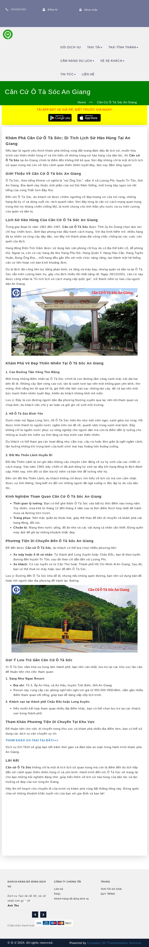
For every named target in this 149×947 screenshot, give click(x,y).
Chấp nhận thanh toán (21, 925)
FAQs (57, 894)
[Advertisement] (74, 825)
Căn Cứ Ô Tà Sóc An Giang (116, 102)
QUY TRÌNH (108, 894)
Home (82, 102)
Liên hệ (88, 74)
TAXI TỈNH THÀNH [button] (122, 47)
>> (91, 102)
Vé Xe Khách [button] (111, 60)
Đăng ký (53, 9)
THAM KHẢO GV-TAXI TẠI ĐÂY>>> (32, 740)
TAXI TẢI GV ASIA (111, 889)
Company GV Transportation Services (114, 942)
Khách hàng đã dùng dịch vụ (71, 898)
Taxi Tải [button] (93, 47)
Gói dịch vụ (70, 47)
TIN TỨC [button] (67, 74)
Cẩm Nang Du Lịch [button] (76, 60)
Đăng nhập (91, 9)
